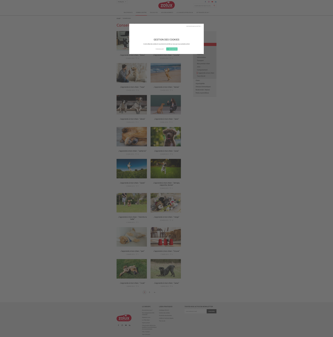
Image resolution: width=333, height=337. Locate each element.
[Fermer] (166, 168)
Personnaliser (160, 49)
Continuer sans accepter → (194, 26)
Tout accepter (172, 49)
